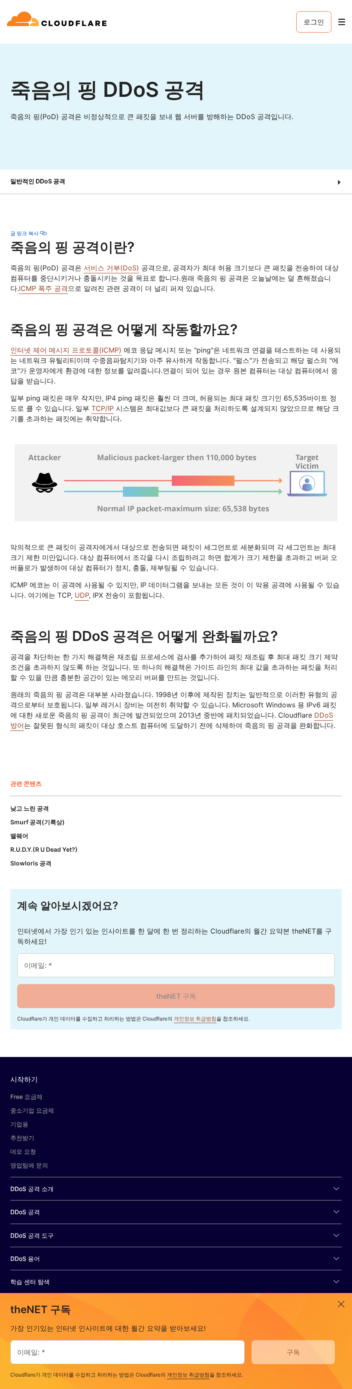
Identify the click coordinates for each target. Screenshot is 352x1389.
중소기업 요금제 (32, 1110)
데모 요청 (23, 1151)
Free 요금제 (26, 1096)
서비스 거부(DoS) (111, 267)
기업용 (19, 1124)
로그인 (313, 22)
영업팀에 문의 (29, 1165)
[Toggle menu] (341, 22)
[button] (176, 182)
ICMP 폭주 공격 (43, 288)
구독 (293, 1352)
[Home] (58, 21)
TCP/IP (102, 408)
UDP (82, 595)
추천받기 (22, 1137)
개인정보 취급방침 (195, 1018)
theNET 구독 (176, 996)
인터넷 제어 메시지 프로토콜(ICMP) (65, 350)
